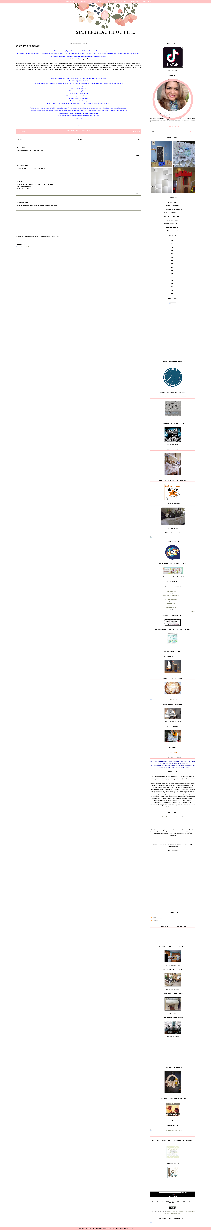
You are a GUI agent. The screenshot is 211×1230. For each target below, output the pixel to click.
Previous (19, 139)
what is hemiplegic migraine (78, 132)
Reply (137, 155)
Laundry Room (172, 220)
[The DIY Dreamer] (172, 622)
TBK (132, 1228)
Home (59, 1)
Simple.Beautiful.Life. (105, 32)
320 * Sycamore (171, 591)
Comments (155, 920)
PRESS (99, 1)
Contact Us (70, 1)
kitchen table (172, 230)
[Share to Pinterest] (139, 131)
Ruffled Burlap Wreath (173, 209)
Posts (154, 917)
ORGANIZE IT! (134, 1)
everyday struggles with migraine (78, 130)
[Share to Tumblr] (137, 131)
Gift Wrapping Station (173, 216)
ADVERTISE (82, 1)
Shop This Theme (172, 206)
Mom (19, 181)
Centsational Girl (171, 607)
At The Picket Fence (171, 599)
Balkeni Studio (114, 1228)
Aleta (19, 147)
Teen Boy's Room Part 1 (173, 213)
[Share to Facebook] (133, 131)
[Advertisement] (173, 332)
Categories (147, 1)
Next (139, 139)
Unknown (20, 165)
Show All (193, 611)
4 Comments (21, 131)
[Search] (190, 132)
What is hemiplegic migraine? (79, 59)
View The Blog (172, 202)
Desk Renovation (172, 227)
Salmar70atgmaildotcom (169, 817)
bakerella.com (171, 603)
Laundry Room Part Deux (172, 223)
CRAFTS (123, 1)
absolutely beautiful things (171, 595)
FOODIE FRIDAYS (111, 1)
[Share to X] (135, 131)
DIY (91, 1)
